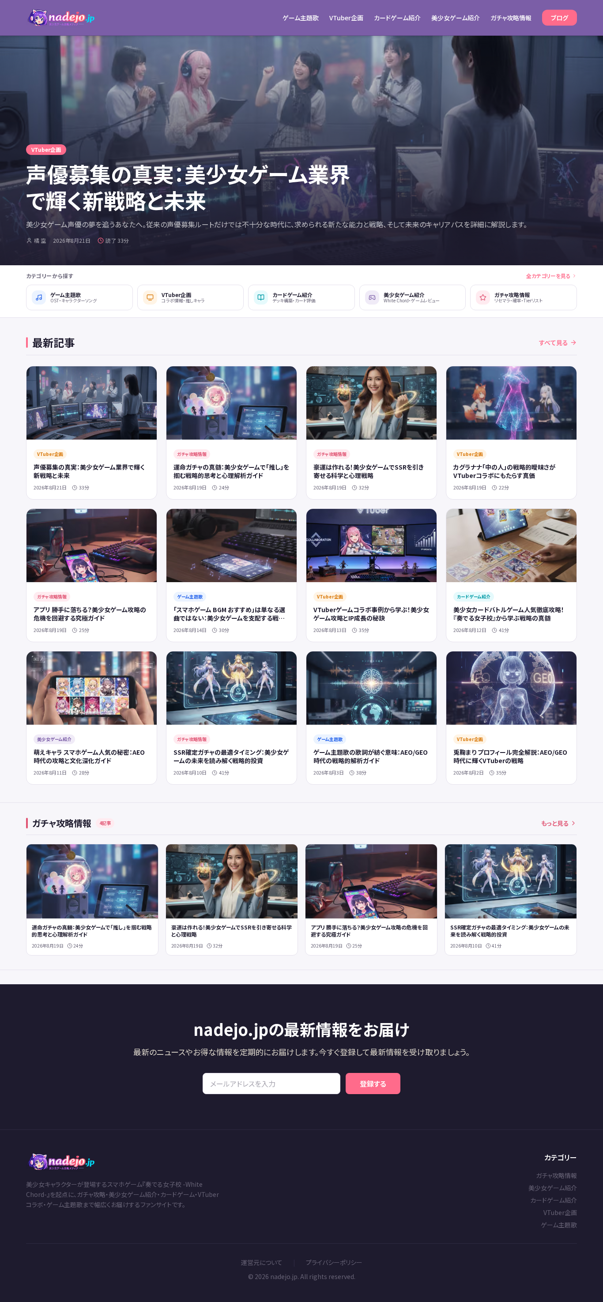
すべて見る (553, 342)
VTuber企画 (346, 17)
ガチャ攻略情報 (510, 17)
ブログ (559, 17)
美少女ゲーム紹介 (455, 17)
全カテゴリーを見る (548, 275)
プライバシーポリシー (334, 1262)
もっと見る (555, 823)
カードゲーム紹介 (397, 17)
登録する (373, 1083)
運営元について (262, 1262)
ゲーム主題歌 (301, 17)
